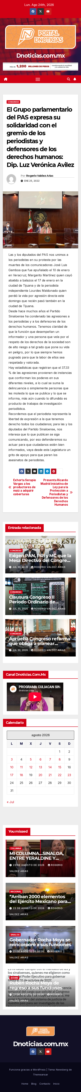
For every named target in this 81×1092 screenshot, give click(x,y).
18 (21, 775)
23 (69, 775)
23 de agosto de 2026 (29, 865)
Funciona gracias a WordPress (27, 1069)
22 (59, 775)
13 (40, 767)
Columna (16, 848)
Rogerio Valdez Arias (39, 175)
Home (24, 1083)
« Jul (10, 802)
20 (40, 775)
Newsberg (62, 1069)
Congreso (13, 102)
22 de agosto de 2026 (29, 908)
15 (59, 767)
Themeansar (40, 1074)
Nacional (16, 891)
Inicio (56, 1083)
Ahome (14, 978)
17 (11, 775)
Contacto (44, 1083)
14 (50, 767)
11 (21, 767)
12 (30, 767)
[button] (68, 79)
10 (11, 767)
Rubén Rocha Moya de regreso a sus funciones (35, 985)
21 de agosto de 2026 (29, 951)
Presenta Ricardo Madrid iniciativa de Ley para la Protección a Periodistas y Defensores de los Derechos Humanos (54, 492)
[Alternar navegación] (38, 79)
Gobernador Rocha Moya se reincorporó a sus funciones (40, 942)
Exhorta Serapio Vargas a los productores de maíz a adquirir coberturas (24, 487)
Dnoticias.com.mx (40, 55)
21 (50, 775)
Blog (33, 1083)
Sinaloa (15, 935)
